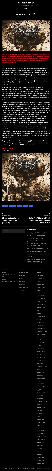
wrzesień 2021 (41, 440)
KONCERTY (22, 275)
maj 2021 (39, 451)
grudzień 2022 (41, 396)
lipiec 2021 (40, 445)
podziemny (21, 16)
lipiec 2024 (40, 340)
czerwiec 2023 (41, 378)
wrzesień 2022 (41, 404)
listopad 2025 (41, 299)
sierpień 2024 (41, 337)
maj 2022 (39, 416)
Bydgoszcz (5, 206)
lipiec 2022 (40, 410)
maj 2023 (39, 381)
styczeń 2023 (41, 393)
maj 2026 (39, 281)
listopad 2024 (41, 328)
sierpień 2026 (41, 272)
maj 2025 (39, 310)
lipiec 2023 (40, 375)
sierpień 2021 (40, 442)
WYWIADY (22, 290)
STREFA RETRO (23, 287)
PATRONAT (22, 281)
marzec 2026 (41, 287)
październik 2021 (41, 437)
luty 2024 (39, 354)
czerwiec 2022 (41, 413)
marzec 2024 (41, 352)
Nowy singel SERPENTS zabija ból (36, 233)
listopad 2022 (41, 398)
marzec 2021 (40, 457)
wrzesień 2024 (41, 334)
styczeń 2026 (41, 293)
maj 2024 (39, 346)
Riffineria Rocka (26, 3)
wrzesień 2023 (41, 369)
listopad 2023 (41, 363)
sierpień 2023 (41, 372)
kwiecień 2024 (41, 349)
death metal (12, 206)
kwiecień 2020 (41, 463)
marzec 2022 (41, 422)
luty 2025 (39, 319)
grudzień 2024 (41, 325)
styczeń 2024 (41, 357)
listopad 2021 (41, 434)
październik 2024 (42, 331)
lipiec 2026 (40, 275)
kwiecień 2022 (41, 419)
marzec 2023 (41, 387)
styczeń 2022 (41, 428)
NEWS (21, 278)
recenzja (19, 206)
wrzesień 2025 (41, 305)
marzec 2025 (41, 316)
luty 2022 (39, 425)
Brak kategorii (23, 272)
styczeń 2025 (41, 322)
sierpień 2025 (41, 308)
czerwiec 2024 (41, 343)
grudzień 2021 (41, 431)
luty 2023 (39, 390)
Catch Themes (45, 468)
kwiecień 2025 (41, 313)
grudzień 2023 (41, 360)
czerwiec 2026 (41, 278)
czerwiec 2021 (41, 448)
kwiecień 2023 (41, 384)
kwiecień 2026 (41, 284)
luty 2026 (39, 290)
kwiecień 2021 (41, 454)
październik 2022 (42, 401)
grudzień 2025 (41, 296)
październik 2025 (42, 302)
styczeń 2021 (40, 460)
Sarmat (25, 206)
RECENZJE (22, 284)
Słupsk (31, 206)
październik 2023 (42, 366)
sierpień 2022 (41, 407)
